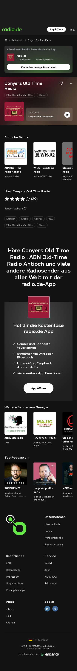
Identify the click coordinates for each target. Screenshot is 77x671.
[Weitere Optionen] (70, 83)
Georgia (38, 219)
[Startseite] (5, 40)
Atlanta (24, 219)
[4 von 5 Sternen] (22, 199)
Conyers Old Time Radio (40, 117)
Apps (47, 570)
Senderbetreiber (53, 544)
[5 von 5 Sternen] (27, 199)
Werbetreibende (53, 538)
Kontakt (48, 563)
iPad (8, 616)
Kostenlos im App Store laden (38, 67)
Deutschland (40, 640)
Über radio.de (52, 524)
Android (10, 622)
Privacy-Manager (15, 590)
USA (50, 219)
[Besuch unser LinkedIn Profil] (47, 609)
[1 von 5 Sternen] (7, 199)
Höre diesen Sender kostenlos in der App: (31, 49)
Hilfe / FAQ (50, 577)
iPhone (10, 609)
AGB (8, 563)
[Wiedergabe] (67, 115)
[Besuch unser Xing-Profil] (55, 609)
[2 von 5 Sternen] (12, 199)
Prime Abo (50, 583)
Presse (48, 531)
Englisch (10, 219)
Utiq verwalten (14, 583)
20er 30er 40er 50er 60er (19, 95)
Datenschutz (13, 570)
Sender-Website (13, 208)
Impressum (12, 577)
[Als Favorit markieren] (61, 83)
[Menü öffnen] (72, 29)
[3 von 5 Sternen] (17, 199)
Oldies (42, 95)
